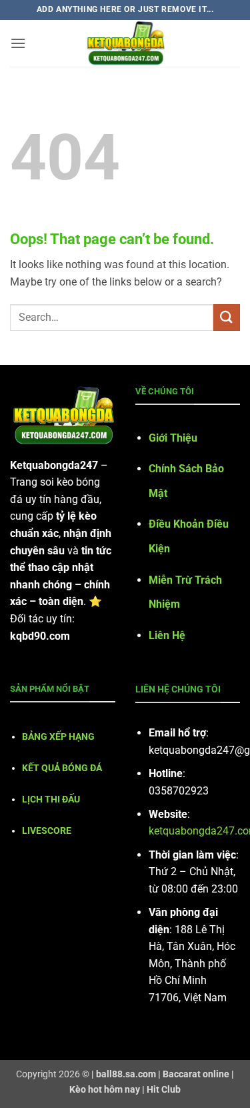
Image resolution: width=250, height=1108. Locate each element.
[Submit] (226, 317)
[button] (18, 43)
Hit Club (164, 1089)
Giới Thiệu (173, 438)
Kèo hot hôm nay (104, 1089)
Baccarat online (196, 1074)
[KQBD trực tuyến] (125, 43)
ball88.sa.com (126, 1074)
